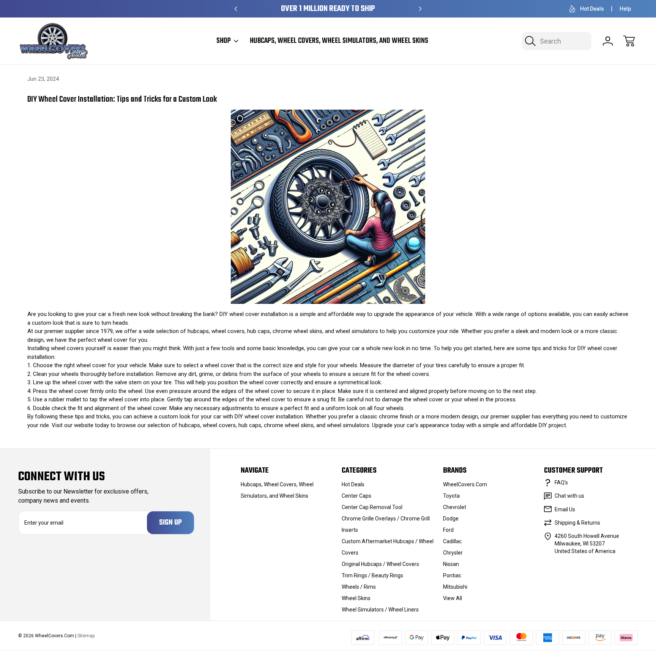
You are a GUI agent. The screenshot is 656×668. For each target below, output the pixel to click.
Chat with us (569, 496)
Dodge (451, 519)
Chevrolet (454, 507)
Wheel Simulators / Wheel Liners (380, 610)
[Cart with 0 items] (629, 41)
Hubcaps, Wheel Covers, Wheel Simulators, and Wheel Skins (339, 41)
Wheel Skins (356, 598)
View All (452, 598)
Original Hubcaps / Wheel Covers (380, 564)
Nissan (451, 564)
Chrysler (453, 553)
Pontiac (452, 575)
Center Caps (356, 496)
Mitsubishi (455, 587)
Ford (448, 530)
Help (625, 9)
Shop (223, 41)
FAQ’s (561, 482)
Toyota (451, 496)
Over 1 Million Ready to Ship (328, 9)
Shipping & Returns (577, 523)
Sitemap (86, 635)
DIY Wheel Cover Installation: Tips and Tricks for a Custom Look (122, 99)
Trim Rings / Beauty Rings (372, 575)
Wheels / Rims (359, 587)
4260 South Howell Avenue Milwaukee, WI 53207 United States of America (587, 543)
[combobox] (556, 41)
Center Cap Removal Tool (372, 507)
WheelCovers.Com (465, 484)
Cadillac (452, 541)
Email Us (565, 509)
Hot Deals (592, 9)
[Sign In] (608, 41)
